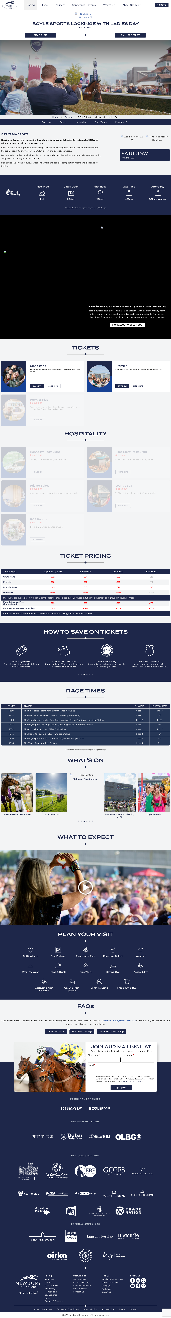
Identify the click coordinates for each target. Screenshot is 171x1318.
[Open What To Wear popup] (30, 966)
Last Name (128, 1055)
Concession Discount (21, 661)
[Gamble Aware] (28, 1292)
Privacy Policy (90, 1309)
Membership (51, 1292)
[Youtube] (132, 1285)
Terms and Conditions (68, 1309)
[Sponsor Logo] (71, 1108)
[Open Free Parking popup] (58, 950)
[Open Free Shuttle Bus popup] (127, 981)
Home (55, 117)
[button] (78, 674)
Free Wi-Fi (86, 972)
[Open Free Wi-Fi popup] (86, 966)
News (47, 1298)
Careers (133, 1309)
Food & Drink (58, 972)
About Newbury (131, 5)
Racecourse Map (85, 956)
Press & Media (80, 1288)
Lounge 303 (123, 485)
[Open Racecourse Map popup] (86, 950)
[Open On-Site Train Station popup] (72, 981)
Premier (121, 366)
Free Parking (58, 956)
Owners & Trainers (53, 1301)
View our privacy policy (131, 1081)
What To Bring (99, 988)
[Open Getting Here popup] (30, 950)
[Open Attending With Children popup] (44, 981)
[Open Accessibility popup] (141, 966)
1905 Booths (38, 519)
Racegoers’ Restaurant (131, 452)
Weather (141, 956)
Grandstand (38, 366)
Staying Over (113, 972)
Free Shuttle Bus (126, 988)
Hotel (45, 5)
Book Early (149, 661)
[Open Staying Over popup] (113, 966)
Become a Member (107, 661)
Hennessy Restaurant (45, 452)
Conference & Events (84, 5)
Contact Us (78, 1292)
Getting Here (30, 956)
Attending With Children (44, 989)
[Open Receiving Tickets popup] (113, 950)
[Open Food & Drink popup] (58, 966)
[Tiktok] (138, 1285)
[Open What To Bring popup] (99, 981)
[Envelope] (143, 1285)
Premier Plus (39, 399)
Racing (31, 5)
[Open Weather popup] (141, 950)
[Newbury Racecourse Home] (10, 5)
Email (91, 1065)
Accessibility (141, 972)
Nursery (60, 5)
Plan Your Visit (52, 1285)
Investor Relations (82, 1285)
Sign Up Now (121, 1087)
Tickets (48, 1282)
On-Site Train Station (71, 989)
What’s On (109, 5)
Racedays (49, 1279)
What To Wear (30, 972)
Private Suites (39, 485)
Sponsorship (51, 1295)
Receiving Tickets (113, 956)
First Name (94, 1055)
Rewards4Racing (64, 661)
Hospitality (50, 1288)
